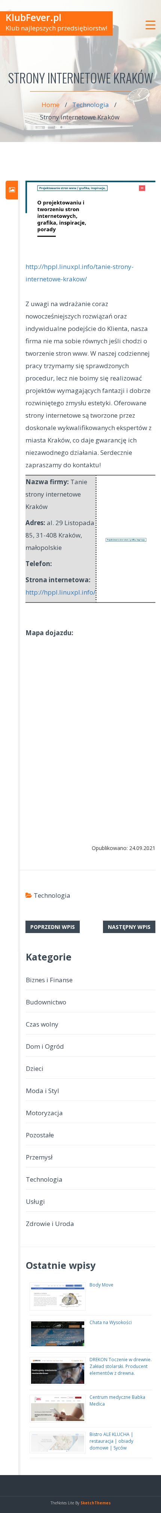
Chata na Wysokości (110, 1322)
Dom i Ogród (45, 1046)
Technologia (90, 104)
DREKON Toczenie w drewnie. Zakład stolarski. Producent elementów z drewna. (120, 1366)
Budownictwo (46, 1002)
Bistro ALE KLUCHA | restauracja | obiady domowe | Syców (111, 1441)
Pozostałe (40, 1135)
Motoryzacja (44, 1112)
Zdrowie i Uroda (50, 1223)
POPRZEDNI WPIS (52, 926)
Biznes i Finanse (49, 979)
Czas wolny (42, 1024)
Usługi (35, 1201)
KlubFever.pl (33, 17)
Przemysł (39, 1157)
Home (51, 104)
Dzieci (34, 1068)
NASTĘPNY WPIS (129, 926)
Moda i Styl (42, 1090)
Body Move (101, 1285)
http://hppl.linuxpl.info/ (60, 592)
